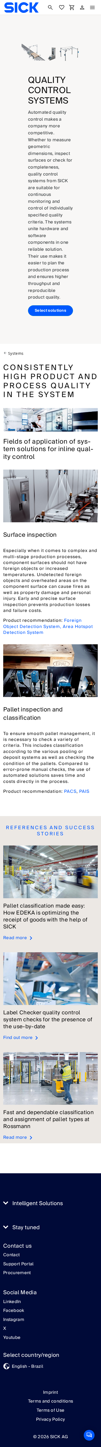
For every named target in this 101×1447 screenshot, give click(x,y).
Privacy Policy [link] (50, 1419)
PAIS (84, 791)
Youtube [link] (11, 1337)
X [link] (4, 1328)
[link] (21, 7)
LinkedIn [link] (12, 1302)
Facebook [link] (13, 1310)
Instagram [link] (13, 1319)
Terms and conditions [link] (50, 1401)
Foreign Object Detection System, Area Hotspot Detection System (48, 626)
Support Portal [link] (18, 1264)
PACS (70, 791)
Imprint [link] (50, 1392)
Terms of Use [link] (51, 1410)
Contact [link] (11, 1255)
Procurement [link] (17, 1273)
